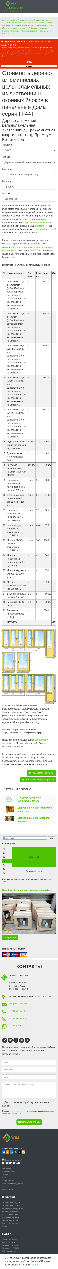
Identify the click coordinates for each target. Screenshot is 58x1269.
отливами (40, 226)
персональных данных (11, 1114)
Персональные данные (13, 1183)
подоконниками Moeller (35, 222)
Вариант (6, 181)
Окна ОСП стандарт (11, 1202)
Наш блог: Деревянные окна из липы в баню (27, 890)
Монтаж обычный (10, 1245)
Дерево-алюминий (10, 1211)
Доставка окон (8, 1242)
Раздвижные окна (10, 1214)
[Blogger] (23, 1152)
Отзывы (5, 1174)
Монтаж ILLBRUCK (10, 1248)
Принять (35, 1264)
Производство (8, 1171)
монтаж (6, 743)
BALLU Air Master (10, 1223)
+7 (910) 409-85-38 (18, 1018)
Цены (4, 1226)
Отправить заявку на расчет (39, 779)
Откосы (6, 193)
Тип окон (6, 157)
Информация (8, 1180)
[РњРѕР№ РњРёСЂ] (11, 1152)
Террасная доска (10, 1220)
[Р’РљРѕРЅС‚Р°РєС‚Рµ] (3, 1152)
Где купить (7, 1168)
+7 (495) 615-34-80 (13, 8)
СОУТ (5, 1186)
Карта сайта (7, 1189)
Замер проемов (9, 1239)
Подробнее (10, 937)
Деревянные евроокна (12, 1208)
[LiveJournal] (15, 1152)
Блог (4, 1177)
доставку (39, 740)
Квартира (7, 169)
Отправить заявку (30, 1122)
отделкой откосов (45, 229)
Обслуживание (9, 1251)
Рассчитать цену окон (42, 773)
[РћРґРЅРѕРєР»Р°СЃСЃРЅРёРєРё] (7, 1152)
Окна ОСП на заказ (11, 1205)
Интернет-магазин (10, 1217)
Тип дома (7, 145)
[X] (19, 1152)
